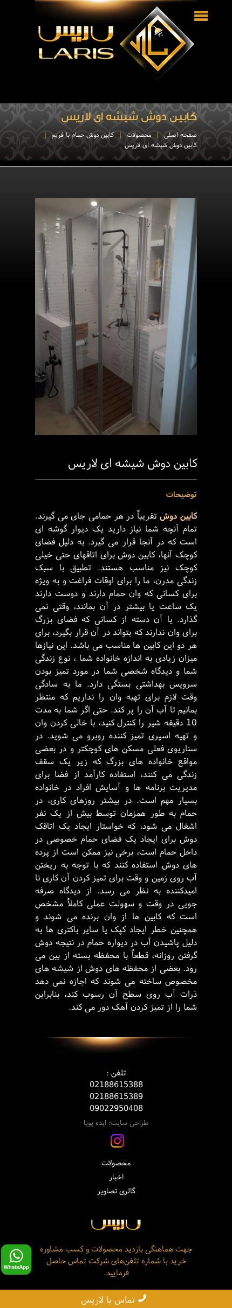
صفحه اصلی (180, 134)
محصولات (139, 134)
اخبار (116, 1176)
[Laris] (116, 1228)
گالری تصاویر (116, 1190)
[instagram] (117, 1144)
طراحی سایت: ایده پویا (116, 1122)
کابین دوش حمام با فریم (83, 134)
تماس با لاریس (109, 1299)
